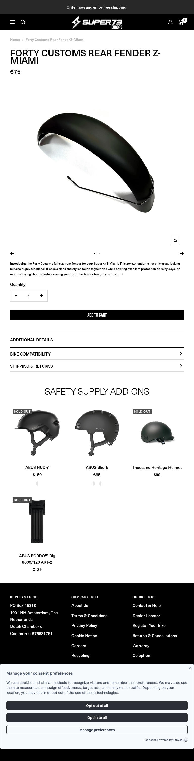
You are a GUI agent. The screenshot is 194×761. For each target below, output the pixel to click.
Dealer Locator (146, 615)
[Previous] (12, 253)
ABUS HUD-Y (37, 467)
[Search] (23, 22)
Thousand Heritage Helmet (157, 467)
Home (15, 39)
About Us (79, 605)
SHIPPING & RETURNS (31, 366)
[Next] (182, 253)
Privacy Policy (84, 625)
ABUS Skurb (97, 467)
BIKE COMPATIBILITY (30, 354)
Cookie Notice (84, 635)
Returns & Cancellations (155, 635)
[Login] (170, 22)
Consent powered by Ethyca (163, 740)
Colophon (141, 655)
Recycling (80, 655)
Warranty (141, 645)
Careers (78, 645)
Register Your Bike (149, 625)
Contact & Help (147, 605)
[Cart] (181, 22)
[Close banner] (191, 667)
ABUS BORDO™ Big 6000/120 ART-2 (37, 559)
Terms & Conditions (89, 615)
